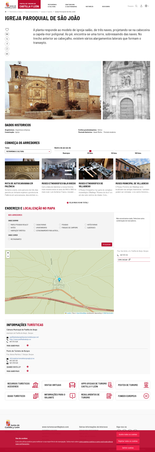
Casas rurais (41, 225)
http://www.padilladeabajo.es (20, 339)
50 (114, 153)
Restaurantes (16, 239)
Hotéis (13, 227)
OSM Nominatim (108, 313)
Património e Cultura (16, 12)
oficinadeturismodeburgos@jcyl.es (22, 358)
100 (138, 153)
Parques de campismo (70, 227)
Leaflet (68, 313)
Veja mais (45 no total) (78, 202)
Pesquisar (107, 244)
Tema (7, 148)
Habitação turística (18, 230)
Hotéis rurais (92, 225)
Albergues (91, 227)
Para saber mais (13, 345)
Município (66, 153)
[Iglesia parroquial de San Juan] (53, 90)
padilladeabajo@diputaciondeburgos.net (24, 337)
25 (90, 153)
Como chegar (123, 260)
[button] (147, 5)
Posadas (65, 225)
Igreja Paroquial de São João (65, 12)
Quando (14, 367)
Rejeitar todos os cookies (128, 441)
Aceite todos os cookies (128, 434)
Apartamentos (41, 227)
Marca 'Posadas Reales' (19, 225)
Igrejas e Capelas (46, 12)
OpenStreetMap (81, 313)
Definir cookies (128, 447)
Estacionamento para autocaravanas (47, 230)
